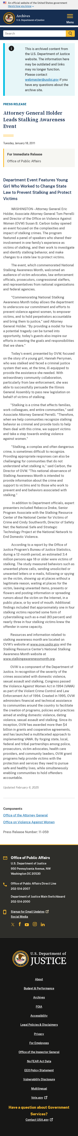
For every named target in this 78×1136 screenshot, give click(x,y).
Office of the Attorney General (25, 815)
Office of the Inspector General (39, 1052)
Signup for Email (27, 911)
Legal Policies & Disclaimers (39, 1024)
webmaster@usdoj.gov (42, 80)
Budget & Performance (39, 988)
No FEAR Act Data (39, 1061)
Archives (39, 997)
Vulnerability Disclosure (39, 1079)
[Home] (24, 23)
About (39, 979)
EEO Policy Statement (39, 1070)
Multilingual (39, 1088)
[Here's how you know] (39, 5)
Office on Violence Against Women (29, 822)
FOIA (39, 1006)
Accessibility (39, 1015)
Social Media (19, 916)
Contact (37, 1119)
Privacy (39, 1034)
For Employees (39, 1043)
